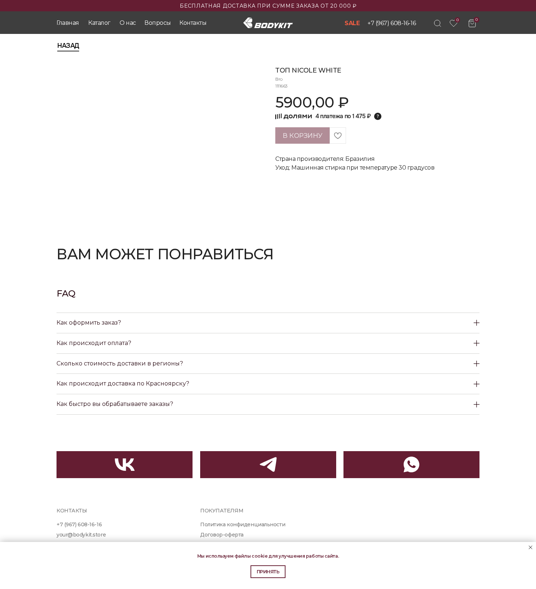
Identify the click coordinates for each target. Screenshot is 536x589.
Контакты (192, 22)
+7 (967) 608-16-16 (392, 23)
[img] (437, 23)
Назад (68, 46)
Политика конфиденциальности (242, 524)
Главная (68, 22)
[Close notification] (530, 547)
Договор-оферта (222, 534)
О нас (128, 22)
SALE (352, 23)
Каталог (99, 22)
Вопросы (157, 22)
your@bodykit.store (81, 534)
